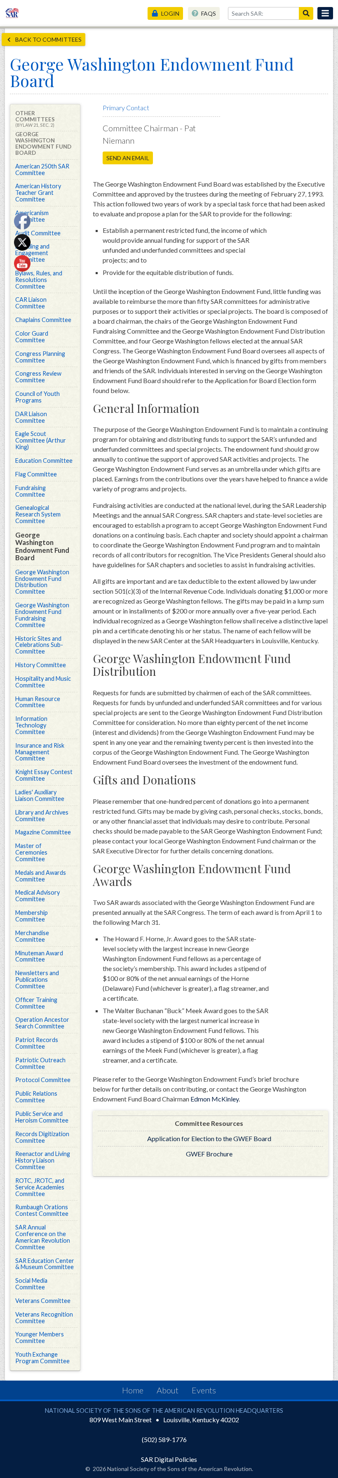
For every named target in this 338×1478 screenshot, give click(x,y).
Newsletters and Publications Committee (37, 979)
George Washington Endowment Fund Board (42, 546)
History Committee (40, 664)
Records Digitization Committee (42, 1137)
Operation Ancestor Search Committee (42, 1023)
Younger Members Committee (39, 1337)
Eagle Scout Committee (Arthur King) (40, 440)
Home (132, 1390)
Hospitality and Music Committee (43, 682)
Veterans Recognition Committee (44, 1317)
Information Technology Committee (31, 725)
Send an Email (127, 157)
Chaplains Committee (43, 319)
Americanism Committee (32, 216)
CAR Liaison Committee (31, 303)
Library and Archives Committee (41, 815)
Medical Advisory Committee (37, 895)
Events (204, 1390)
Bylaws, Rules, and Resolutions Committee (38, 280)
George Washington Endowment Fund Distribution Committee (42, 581)
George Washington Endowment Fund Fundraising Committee (42, 615)
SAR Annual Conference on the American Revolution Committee (42, 1237)
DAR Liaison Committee (31, 417)
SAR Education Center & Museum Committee (44, 1264)
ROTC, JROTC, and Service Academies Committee (39, 1187)
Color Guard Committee (31, 336)
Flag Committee (36, 474)
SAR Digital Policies (169, 1459)
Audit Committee (38, 233)
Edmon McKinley (214, 1099)
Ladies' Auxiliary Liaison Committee (39, 795)
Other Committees (35, 119)
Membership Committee (31, 916)
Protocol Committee (42, 1079)
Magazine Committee (43, 832)
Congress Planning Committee (40, 357)
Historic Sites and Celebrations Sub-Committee (39, 645)
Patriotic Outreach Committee (40, 1063)
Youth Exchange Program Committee (42, 1357)
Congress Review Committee (38, 377)
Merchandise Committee (32, 936)
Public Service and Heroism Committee (41, 1117)
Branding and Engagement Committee (32, 253)
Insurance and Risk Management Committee (39, 752)
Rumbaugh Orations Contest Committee (41, 1210)
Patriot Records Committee (36, 1043)
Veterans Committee (42, 1300)
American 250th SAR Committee (42, 169)
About (167, 1390)
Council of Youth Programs (37, 397)
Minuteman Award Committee (39, 956)
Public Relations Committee (36, 1097)
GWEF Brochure (209, 1154)
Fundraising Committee (30, 491)
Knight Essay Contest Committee (44, 775)
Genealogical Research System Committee (38, 514)
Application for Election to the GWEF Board (209, 1138)
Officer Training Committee (36, 1003)
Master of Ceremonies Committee (31, 852)
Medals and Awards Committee (40, 876)
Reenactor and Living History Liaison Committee (42, 1160)
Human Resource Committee (37, 702)
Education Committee (44, 460)
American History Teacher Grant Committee (38, 192)
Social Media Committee (31, 1284)
